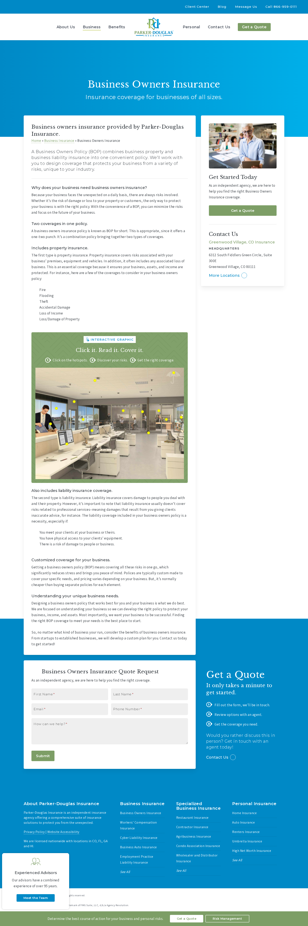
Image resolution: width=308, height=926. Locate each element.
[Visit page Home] (154, 27)
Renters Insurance (246, 832)
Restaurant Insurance (192, 817)
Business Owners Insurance (140, 813)
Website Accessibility (63, 832)
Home (36, 140)
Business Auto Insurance (138, 847)
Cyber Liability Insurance (139, 837)
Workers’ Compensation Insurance (138, 825)
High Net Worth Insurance (251, 850)
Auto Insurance (243, 822)
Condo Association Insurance (198, 846)
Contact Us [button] (217, 757)
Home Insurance (244, 813)
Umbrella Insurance (247, 841)
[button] (243, 210)
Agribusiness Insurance (193, 836)
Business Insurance (59, 140)
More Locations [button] (224, 275)
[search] (299, 27)
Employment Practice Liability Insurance (136, 859)
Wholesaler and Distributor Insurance (197, 858)
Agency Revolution (49, 899)
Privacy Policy (34, 832)
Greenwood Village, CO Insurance (242, 242)
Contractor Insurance (192, 827)
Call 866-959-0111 (281, 7)
